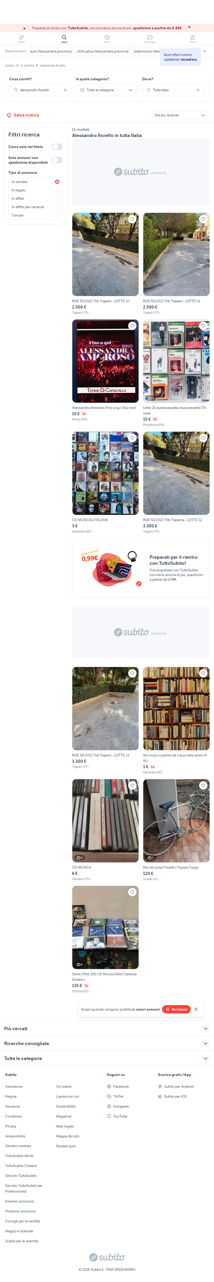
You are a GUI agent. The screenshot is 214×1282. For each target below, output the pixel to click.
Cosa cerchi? (20, 79)
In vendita (19, 181)
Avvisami (179, 1009)
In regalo (18, 190)
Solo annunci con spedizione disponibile (28, 160)
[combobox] (40, 90)
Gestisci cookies (18, 1145)
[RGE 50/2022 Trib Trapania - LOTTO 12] (176, 482)
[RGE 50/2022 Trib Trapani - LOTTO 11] (176, 264)
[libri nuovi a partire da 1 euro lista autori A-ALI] (176, 721)
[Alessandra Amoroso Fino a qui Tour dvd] (105, 373)
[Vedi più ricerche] (204, 51)
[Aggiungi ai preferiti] (132, 219)
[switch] (57, 147)
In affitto (18, 198)
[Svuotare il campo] (65, 90)
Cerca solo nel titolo (25, 146)
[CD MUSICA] (105, 830)
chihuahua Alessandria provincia (102, 51)
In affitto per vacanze (28, 206)
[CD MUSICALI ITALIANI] (105, 482)
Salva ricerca (26, 115)
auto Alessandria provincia (51, 51)
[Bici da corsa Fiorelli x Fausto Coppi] (176, 830)
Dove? (147, 79)
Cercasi (17, 215)
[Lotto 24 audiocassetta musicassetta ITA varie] (176, 373)
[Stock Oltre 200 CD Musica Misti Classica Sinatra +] (105, 940)
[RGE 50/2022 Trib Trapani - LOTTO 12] (105, 264)
